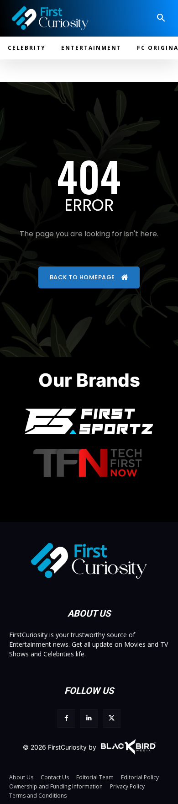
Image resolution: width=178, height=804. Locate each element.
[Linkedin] (89, 718)
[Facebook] (66, 718)
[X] (111, 718)
